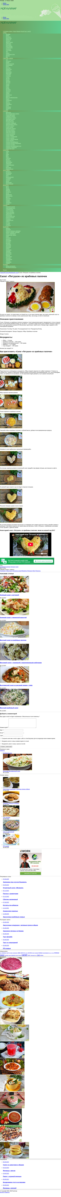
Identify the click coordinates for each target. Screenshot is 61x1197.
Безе (7, 186)
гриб (7, 952)
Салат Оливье (10, 135)
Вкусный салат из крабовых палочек (13, 640)
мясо (50, 952)
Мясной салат (10, 120)
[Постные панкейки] (14, 1158)
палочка (8, 566)
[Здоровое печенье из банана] (11, 802)
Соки (7, 166)
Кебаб (7, 88)
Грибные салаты (10, 116)
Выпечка (6, 227)
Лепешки (8, 245)
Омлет (7, 99)
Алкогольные (9, 169)
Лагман (8, 41)
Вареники (8, 73)
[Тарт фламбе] (11, 816)
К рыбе (8, 224)
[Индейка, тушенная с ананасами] (12, 1074)
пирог (2, 955)
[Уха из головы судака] (12, 1091)
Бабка (7, 62)
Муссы (8, 197)
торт (38, 955)
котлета (30, 952)
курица (40, 952)
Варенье (8, 171)
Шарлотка (8, 254)
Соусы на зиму (10, 212)
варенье (4, 952)
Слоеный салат (10, 148)
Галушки (8, 74)
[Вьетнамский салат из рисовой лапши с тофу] (14, 682)
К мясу (8, 221)
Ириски (8, 190)
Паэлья (8, 103)
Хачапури (8, 250)
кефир (26, 952)
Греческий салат (10, 115)
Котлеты (8, 89)
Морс (7, 156)
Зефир (8, 189)
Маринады (9, 214)
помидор (13, 955)
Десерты (6, 185)
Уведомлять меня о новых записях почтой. (13, 744)
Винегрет (8, 112)
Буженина (9, 72)
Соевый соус (9, 209)
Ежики (7, 80)
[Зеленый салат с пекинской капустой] (14, 614)
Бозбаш (8, 34)
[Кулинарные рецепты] (8, 14)
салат (16, 566)
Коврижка (8, 262)
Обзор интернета (10, 266)
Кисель (8, 159)
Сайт (1, 735)
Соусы (5, 205)
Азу (7, 59)
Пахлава (8, 244)
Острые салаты (10, 130)
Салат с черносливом (12, 139)
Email (2, 732)
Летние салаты (10, 125)
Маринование (10, 177)
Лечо (7, 175)
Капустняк (9, 38)
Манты (8, 96)
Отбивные (9, 100)
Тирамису (8, 202)
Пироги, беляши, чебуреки (13, 231)
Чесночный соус (10, 216)
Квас (7, 155)
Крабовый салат (10, 119)
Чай (7, 152)
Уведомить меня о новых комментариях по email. (15, 741)
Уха (7, 51)
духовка (11, 952)
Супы (4, 32)
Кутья (7, 193)
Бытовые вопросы (11, 267)
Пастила (8, 198)
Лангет (8, 92)
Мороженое (9, 196)
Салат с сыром (10, 138)
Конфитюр (9, 173)
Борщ (7, 35)
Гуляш (7, 77)
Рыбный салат (10, 121)
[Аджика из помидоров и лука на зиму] (11, 1124)
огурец (52, 952)
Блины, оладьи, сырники (12, 232)
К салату (8, 225)
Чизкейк (8, 251)
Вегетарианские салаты (12, 113)
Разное (5, 264)
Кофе (7, 154)
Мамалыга (9, 94)
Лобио (7, 93)
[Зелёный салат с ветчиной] (14, 592)
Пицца (8, 248)
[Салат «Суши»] (12, 1107)
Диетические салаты (11, 124)
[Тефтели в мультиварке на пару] (12, 1007)
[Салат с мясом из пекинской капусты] (14, 1040)
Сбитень (8, 158)
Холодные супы (10, 54)
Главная (2, 272)
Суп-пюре (8, 50)
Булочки (8, 241)
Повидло (8, 174)
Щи (7, 57)
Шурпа (8, 55)
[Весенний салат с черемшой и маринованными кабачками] (14, 659)
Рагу (7, 109)
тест (36, 955)
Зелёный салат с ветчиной (9, 595)
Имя (1, 730)
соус (29, 955)
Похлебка (8, 45)
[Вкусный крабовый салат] (14, 705)
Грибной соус (9, 220)
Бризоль (8, 70)
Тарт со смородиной (8, 832)
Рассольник (9, 46)
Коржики (8, 229)
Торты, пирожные (11, 233)
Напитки (6, 150)
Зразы (7, 84)
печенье (56, 953)
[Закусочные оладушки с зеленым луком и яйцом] (11, 787)
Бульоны (8, 37)
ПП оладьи (6, 846)
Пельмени (9, 104)
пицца (10, 955)
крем (33, 952)
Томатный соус (10, 213)
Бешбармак (9, 65)
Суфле (8, 263)
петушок (12, 566)
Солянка (8, 49)
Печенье (8, 237)
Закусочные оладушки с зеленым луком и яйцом (16, 789)
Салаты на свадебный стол (13, 146)
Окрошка (8, 43)
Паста (7, 101)
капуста (23, 952)
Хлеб (7, 236)
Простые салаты (10, 132)
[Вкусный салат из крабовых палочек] (14, 637)
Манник (8, 255)
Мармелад (9, 194)
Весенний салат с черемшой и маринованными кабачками (21, 662)
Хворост (8, 239)
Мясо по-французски (11, 97)
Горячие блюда (8, 58)
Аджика (8, 179)
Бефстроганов (10, 63)
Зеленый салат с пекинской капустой (13, 617)
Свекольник (9, 47)
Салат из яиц (9, 127)
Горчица (8, 219)
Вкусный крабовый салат (9, 708)
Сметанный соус (10, 208)
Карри (7, 85)
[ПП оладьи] (11, 844)
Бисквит (8, 243)
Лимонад (8, 163)
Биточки (8, 68)
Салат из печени (10, 134)
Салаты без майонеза (12, 142)
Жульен (8, 82)
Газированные (10, 165)
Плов (7, 105)
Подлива (8, 107)
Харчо (7, 53)
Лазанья (8, 90)
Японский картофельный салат (11, 771)
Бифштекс (9, 69)
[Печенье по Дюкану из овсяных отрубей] (14, 990)
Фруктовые (9, 162)
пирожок (6, 955)
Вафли (8, 228)
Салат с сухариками (11, 136)
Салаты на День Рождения (13, 143)
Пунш (7, 151)
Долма (8, 78)
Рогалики (8, 240)
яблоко (41, 955)
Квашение (9, 182)
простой (16, 955)
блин (1, 952)
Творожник (9, 259)
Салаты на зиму (10, 144)
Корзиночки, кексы (11, 235)
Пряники (8, 247)
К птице (8, 223)
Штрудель (8, 252)
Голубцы (8, 76)
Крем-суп (8, 39)
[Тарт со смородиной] (11, 830)
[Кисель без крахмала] (12, 1057)
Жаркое (8, 81)
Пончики (8, 258)
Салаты (5, 111)
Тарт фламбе (6, 817)
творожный (33, 955)
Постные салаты (10, 131)
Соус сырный (9, 210)
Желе (7, 188)
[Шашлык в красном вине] (11, 1141)
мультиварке (46, 952)
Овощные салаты (11, 128)
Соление (8, 178)
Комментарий (4, 727)
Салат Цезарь (10, 140)
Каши (7, 86)
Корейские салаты (11, 117)
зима (19, 952)
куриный (36, 952)
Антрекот (8, 61)
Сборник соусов (10, 206)
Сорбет (8, 201)
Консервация (9, 183)
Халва (7, 204)
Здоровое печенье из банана (11, 803)
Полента (8, 108)
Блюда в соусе (10, 217)
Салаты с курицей (11, 123)
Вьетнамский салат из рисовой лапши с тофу (16, 685)
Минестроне (9, 42)
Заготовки (6, 170)
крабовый (2, 566)
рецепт (20, 955)
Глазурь (8, 260)
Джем (7, 181)
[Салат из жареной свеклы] (11, 973)
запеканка (15, 952)
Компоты (8, 161)
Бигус (7, 66)
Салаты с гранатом (11, 147)
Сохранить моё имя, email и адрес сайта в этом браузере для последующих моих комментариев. (28, 738)
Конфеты (8, 192)
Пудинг (8, 200)
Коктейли (8, 167)
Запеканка (9, 256)
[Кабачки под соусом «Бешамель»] (12, 1024)
